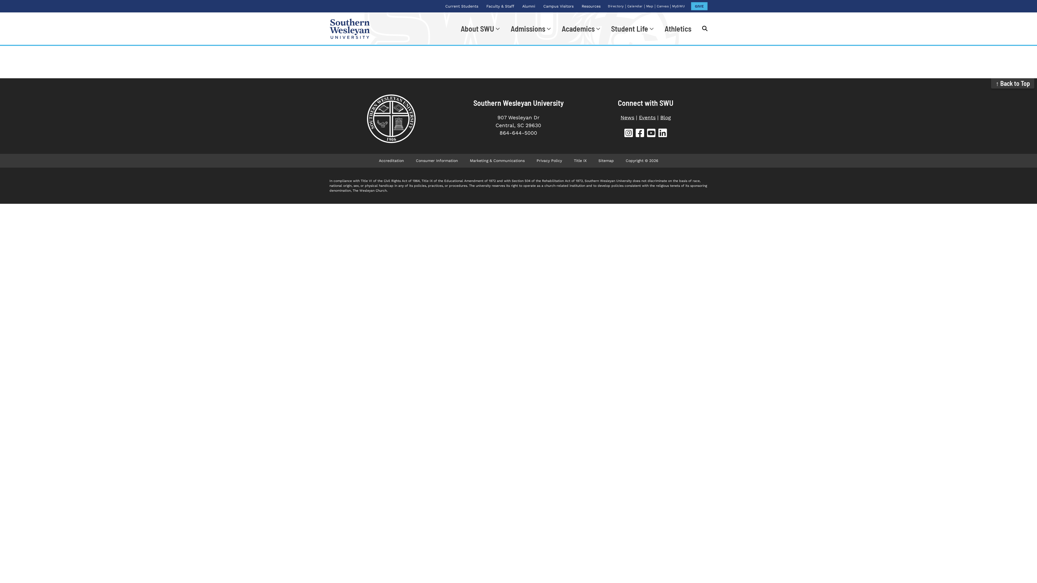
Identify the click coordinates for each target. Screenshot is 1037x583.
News (627, 117)
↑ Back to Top (1013, 83)
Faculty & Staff (500, 6)
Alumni (528, 6)
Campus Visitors (558, 6)
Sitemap (606, 160)
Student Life (629, 28)
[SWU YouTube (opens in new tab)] (651, 134)
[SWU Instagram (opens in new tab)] (628, 134)
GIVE (699, 6)
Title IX (580, 160)
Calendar (635, 6)
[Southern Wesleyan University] (391, 118)
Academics (578, 28)
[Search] (702, 28)
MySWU (678, 6)
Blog (665, 117)
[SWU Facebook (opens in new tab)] (640, 134)
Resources (591, 6)
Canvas (663, 6)
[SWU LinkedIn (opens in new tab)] (662, 134)
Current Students (461, 6)
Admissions (528, 28)
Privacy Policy (549, 160)
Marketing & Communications (497, 160)
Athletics (678, 28)
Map (650, 6)
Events (647, 117)
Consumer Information (437, 160)
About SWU (477, 28)
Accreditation (391, 160)
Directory (616, 6)
